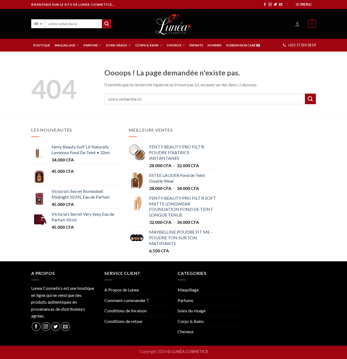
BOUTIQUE (41, 45)
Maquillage (188, 289)
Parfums (185, 300)
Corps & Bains (191, 321)
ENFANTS (196, 45)
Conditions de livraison (125, 310)
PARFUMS (90, 45)
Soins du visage (191, 310)
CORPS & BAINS (147, 45)
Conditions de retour (123, 321)
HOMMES (214, 45)
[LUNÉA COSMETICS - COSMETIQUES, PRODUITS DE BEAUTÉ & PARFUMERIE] (174, 23)
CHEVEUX (174, 45)
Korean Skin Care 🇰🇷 (243, 45)
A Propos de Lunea (121, 289)
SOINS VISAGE (116, 45)
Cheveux (186, 331)
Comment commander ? (126, 300)
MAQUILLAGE (65, 45)
